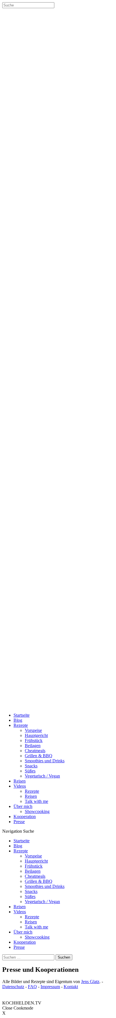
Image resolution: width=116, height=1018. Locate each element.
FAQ (32, 986)
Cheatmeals (35, 750)
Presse (19, 821)
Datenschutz (13, 986)
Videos (20, 786)
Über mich (23, 806)
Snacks (31, 765)
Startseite (22, 715)
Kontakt (71, 986)
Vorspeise (33, 730)
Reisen (20, 781)
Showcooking (37, 811)
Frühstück (34, 740)
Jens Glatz (90, 981)
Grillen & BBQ (38, 755)
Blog (18, 720)
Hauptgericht (36, 735)
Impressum (50, 986)
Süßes (30, 770)
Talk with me (36, 801)
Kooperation (25, 816)
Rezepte (21, 725)
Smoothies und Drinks (44, 760)
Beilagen (33, 745)
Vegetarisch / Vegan (42, 776)
